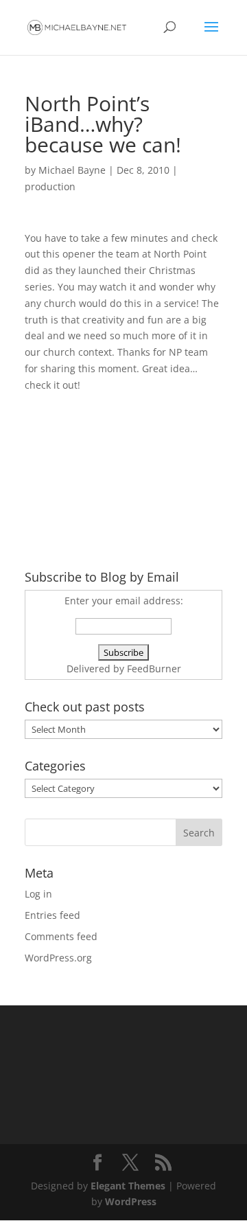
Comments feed (61, 936)
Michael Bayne (72, 169)
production (50, 186)
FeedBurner (154, 668)
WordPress (130, 1201)
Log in (38, 893)
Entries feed (52, 915)
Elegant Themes (128, 1185)
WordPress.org (58, 957)
